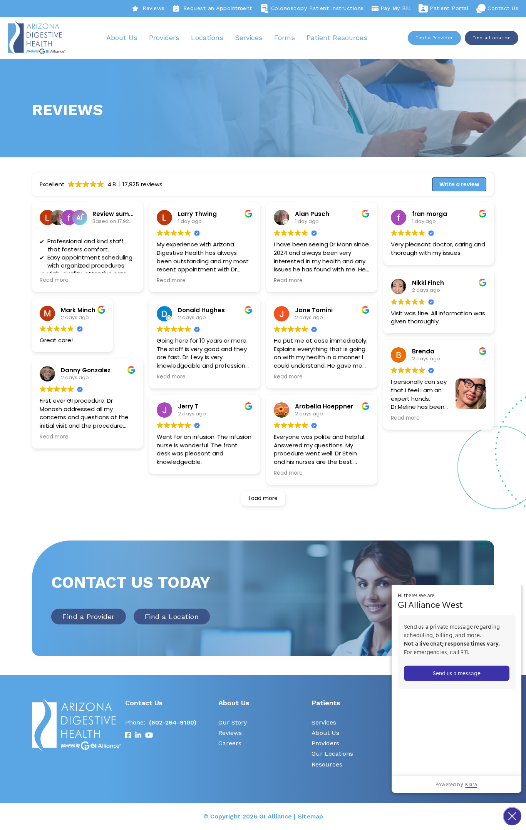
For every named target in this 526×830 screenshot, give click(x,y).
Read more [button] (54, 280)
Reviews (153, 8)
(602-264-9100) (172, 722)
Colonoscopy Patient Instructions (317, 8)
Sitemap (310, 816)
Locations (207, 37)
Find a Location (491, 37)
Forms (284, 37)
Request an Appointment (217, 8)
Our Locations (332, 753)
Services (249, 37)
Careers (229, 743)
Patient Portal (449, 8)
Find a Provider (434, 37)
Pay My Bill (395, 8)
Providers (164, 37)
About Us (121, 37)
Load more (263, 498)
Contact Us (502, 8)
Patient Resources (337, 37)
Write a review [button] (459, 184)
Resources (327, 764)
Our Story (232, 722)
